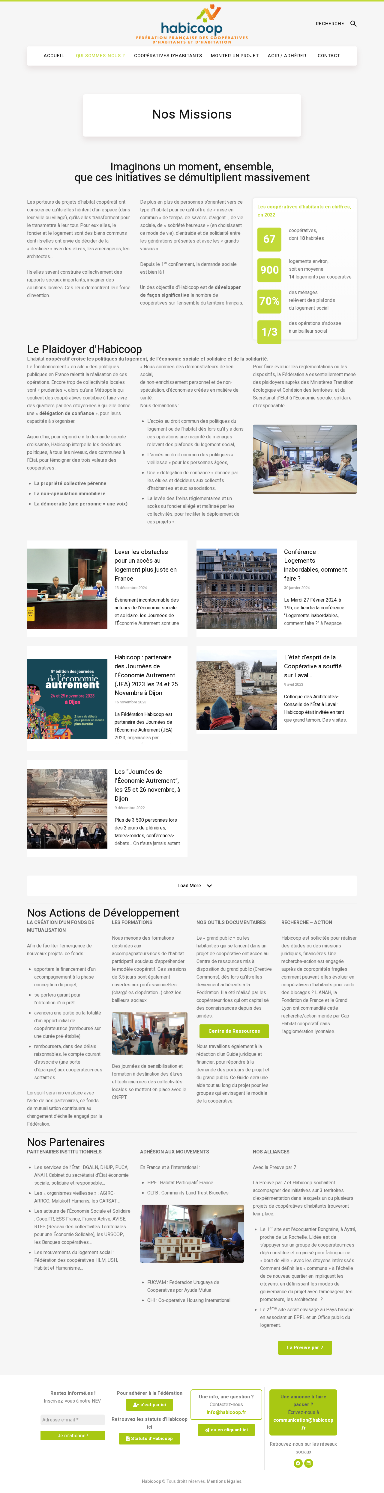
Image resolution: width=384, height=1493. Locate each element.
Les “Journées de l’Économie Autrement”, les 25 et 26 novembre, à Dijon (147, 785)
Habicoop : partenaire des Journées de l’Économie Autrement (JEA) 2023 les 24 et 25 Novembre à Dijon (146, 675)
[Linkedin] (308, 1463)
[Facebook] (298, 1463)
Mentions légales (224, 1481)
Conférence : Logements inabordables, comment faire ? (315, 565)
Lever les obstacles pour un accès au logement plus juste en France (146, 565)
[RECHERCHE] (353, 24)
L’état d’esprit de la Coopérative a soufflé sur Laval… (313, 666)
